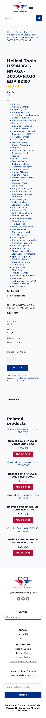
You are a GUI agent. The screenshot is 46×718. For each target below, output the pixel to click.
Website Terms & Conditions (23, 661)
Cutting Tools (22, 32)
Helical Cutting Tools (19, 381)
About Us (23, 634)
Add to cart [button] (23, 454)
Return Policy (23, 653)
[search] (39, 18)
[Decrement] (9, 360)
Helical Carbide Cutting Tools (21, 35)
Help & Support (23, 649)
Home (10, 32)
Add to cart (17, 368)
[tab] (14, 399)
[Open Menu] (31, 7)
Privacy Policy (23, 657)
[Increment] (14, 360)
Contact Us (23, 638)
